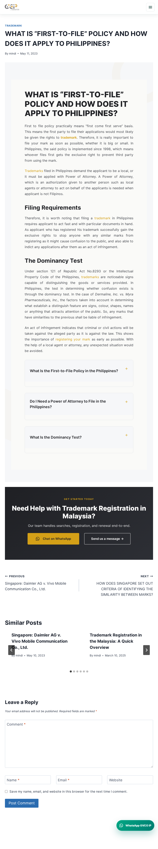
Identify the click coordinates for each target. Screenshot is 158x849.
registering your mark (73, 339)
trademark (69, 137)
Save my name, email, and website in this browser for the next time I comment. (68, 791)
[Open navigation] (150, 7)
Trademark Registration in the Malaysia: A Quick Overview (116, 641)
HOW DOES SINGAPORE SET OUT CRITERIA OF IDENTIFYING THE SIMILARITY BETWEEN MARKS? (124, 586)
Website (115, 780)
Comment (16, 724)
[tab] (71, 671)
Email (64, 780)
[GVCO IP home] (12, 7)
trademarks (90, 277)
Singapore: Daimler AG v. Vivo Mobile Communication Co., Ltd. (35, 583)
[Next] (146, 650)
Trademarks (34, 171)
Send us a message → (107, 539)
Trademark (13, 25)
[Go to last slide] (11, 650)
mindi (12, 53)
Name (13, 780)
